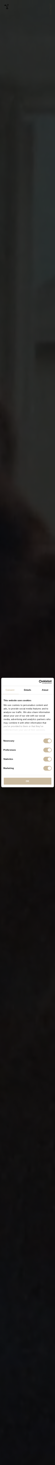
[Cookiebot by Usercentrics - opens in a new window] (39, 682)
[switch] (47, 750)
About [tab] (45, 690)
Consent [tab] (10, 690)
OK (27, 781)
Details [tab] (27, 690)
